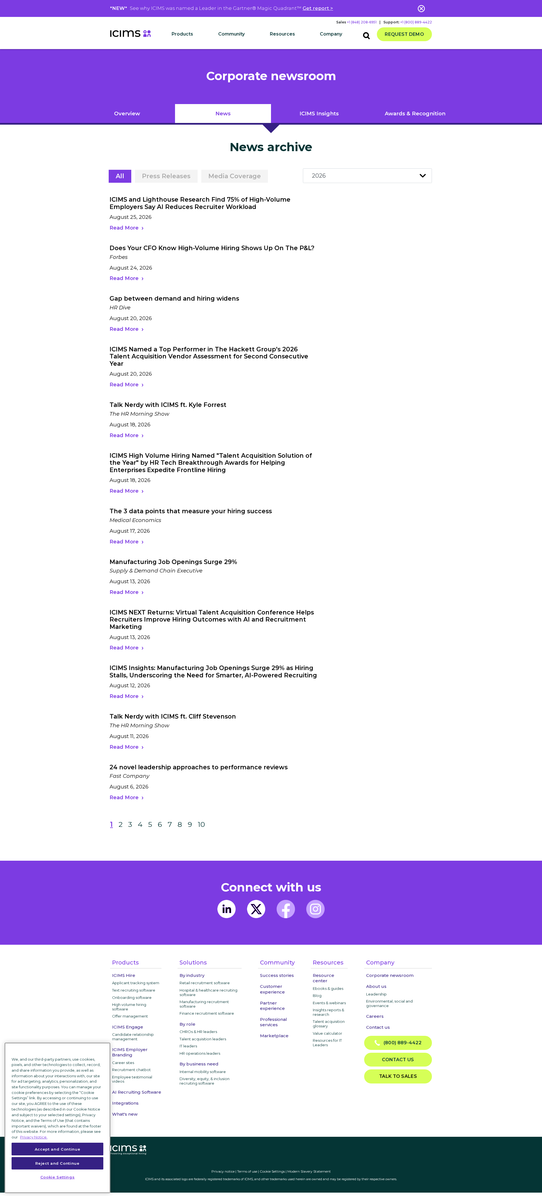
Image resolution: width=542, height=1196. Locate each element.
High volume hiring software (129, 1006)
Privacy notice (223, 1171)
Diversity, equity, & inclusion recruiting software (205, 1080)
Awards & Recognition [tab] (415, 113)
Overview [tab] (127, 113)
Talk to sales (398, 1076)
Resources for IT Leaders (327, 1042)
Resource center (323, 978)
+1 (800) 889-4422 (416, 22)
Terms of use (247, 1171)
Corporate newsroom (390, 975)
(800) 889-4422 (400, 1042)
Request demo (404, 34)
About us (376, 986)
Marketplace (274, 1035)
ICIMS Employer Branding (130, 1052)
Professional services (273, 1022)
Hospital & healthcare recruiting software (208, 992)
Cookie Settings (272, 1171)
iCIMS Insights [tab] (319, 113)
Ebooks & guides (328, 988)
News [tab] (223, 113)
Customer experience (272, 989)
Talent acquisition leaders (203, 1039)
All (120, 176)
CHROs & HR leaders (198, 1031)
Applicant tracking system (135, 983)
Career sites (123, 1062)
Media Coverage (234, 176)
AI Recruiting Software (136, 1092)
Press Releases (166, 176)
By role (187, 1024)
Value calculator (327, 1033)
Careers (375, 1016)
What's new (124, 1114)
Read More (124, 228)
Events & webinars (329, 1003)
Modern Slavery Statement (309, 1171)
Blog (317, 995)
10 (201, 824)
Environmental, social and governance (389, 1003)
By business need (199, 1064)
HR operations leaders (200, 1053)
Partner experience (272, 1005)
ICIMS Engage (127, 1027)
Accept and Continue (57, 1149)
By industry (192, 975)
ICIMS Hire (123, 975)
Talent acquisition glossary (329, 1023)
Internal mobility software (203, 1071)
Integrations (125, 1103)
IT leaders (188, 1046)
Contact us (378, 1027)
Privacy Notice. (33, 1137)
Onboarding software (132, 997)
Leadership (376, 994)
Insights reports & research (328, 1012)
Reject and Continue (57, 1163)
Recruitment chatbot (131, 1069)
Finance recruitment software (207, 1013)
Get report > (318, 8)
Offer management (130, 1016)
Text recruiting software (133, 990)
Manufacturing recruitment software (204, 1003)
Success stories (277, 975)
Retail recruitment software (205, 983)
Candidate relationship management (133, 1036)
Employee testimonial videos (132, 1079)
